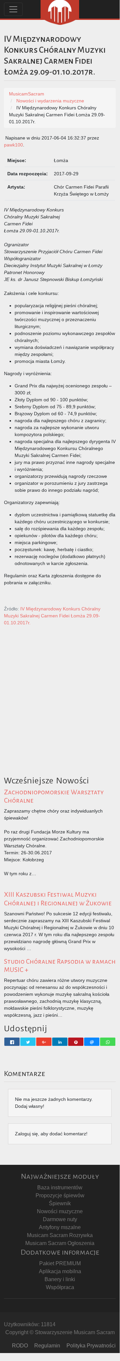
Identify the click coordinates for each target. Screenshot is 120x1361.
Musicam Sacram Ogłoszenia (59, 1243)
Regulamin (47, 1345)
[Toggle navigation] (13, 9)
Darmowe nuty (60, 1219)
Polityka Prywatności (91, 1345)
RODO (20, 1345)
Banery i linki (60, 1279)
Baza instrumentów (59, 1187)
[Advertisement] (60, 713)
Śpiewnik (60, 1203)
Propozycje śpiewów (60, 1195)
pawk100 (13, 144)
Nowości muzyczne (60, 1211)
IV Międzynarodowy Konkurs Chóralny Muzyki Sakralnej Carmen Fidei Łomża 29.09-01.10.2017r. (52, 615)
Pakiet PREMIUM (60, 1263)
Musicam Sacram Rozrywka (60, 1235)
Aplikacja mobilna (60, 1271)
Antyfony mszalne (60, 1227)
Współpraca (60, 1287)
